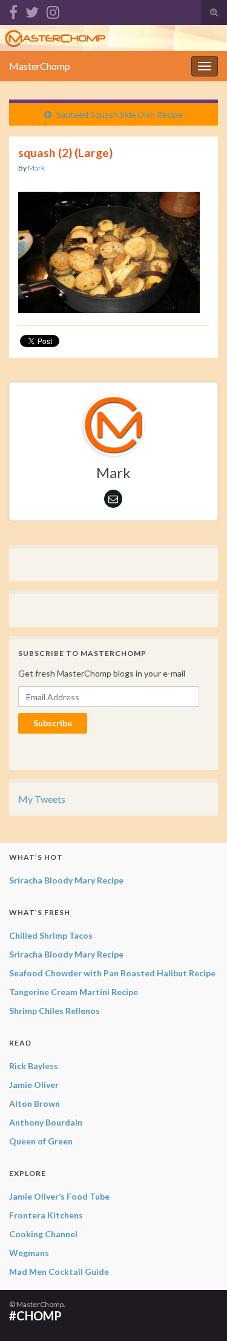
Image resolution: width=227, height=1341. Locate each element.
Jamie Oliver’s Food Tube (59, 1196)
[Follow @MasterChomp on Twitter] (32, 10)
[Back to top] (200, 1314)
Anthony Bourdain (45, 1122)
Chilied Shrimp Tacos (51, 935)
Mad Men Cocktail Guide (59, 1271)
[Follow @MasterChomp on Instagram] (53, 10)
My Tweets (41, 799)
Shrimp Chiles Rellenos (54, 1010)
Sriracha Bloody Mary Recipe (66, 880)
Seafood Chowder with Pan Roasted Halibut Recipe (112, 973)
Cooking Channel (43, 1234)
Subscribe (52, 723)
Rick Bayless (33, 1066)
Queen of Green (41, 1141)
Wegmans (29, 1253)
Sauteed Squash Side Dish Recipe (119, 114)
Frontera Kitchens (46, 1215)
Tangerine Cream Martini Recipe (73, 992)
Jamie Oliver (34, 1084)
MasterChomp (39, 66)
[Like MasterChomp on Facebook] (13, 10)
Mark (36, 167)
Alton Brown (34, 1103)
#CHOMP (35, 1315)
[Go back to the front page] (113, 38)
